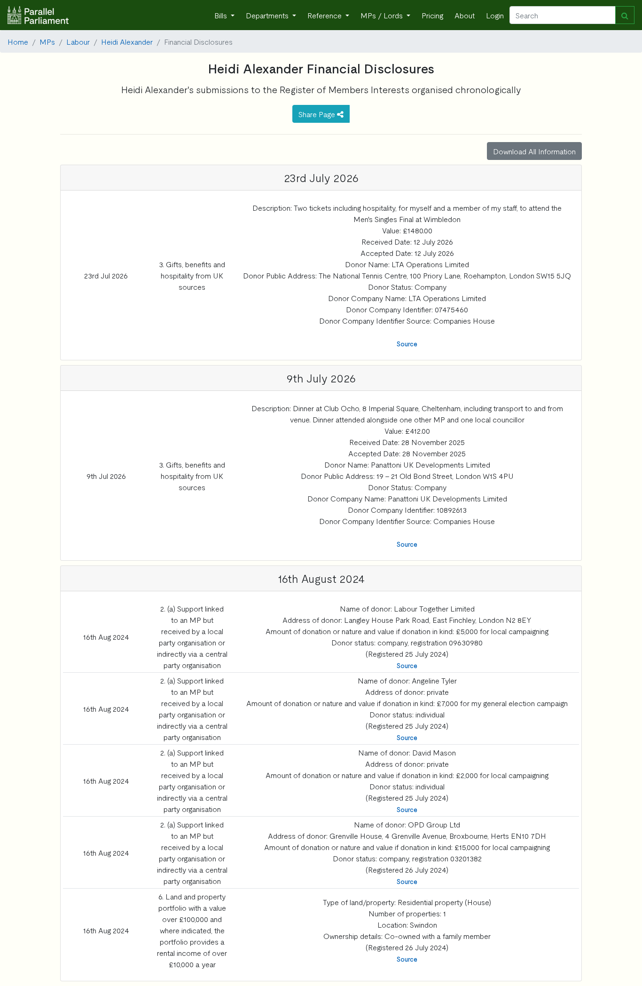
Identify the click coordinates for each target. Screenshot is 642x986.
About (464, 15)
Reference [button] (325, 15)
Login (495, 15)
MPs (47, 41)
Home (18, 41)
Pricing (432, 15)
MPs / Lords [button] (382, 15)
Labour (78, 41)
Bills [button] (221, 15)
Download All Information (534, 151)
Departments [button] (268, 15)
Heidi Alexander (127, 41)
